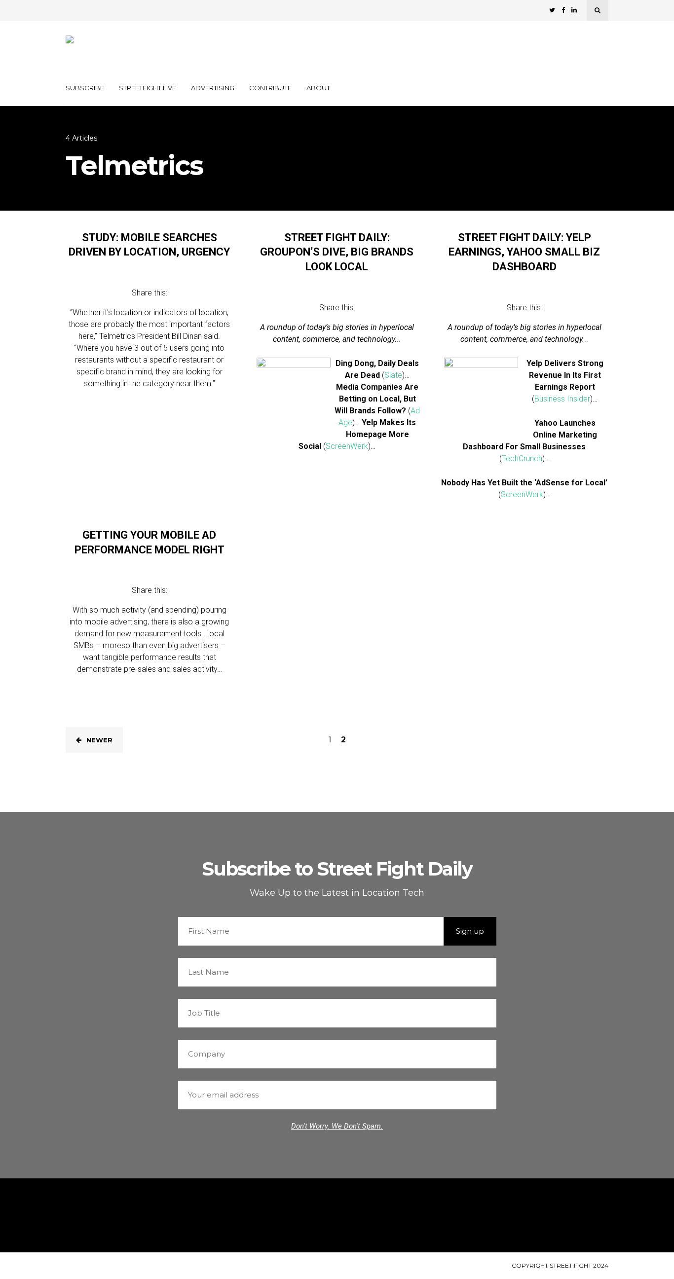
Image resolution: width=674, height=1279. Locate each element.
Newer (99, 740)
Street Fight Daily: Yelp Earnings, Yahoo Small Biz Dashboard (524, 252)
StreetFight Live (147, 88)
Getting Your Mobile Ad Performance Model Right (150, 542)
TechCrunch (522, 458)
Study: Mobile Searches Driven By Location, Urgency (149, 244)
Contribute (270, 88)
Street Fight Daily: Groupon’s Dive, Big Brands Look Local (336, 252)
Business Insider (562, 398)
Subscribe (85, 88)
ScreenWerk (347, 446)
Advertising (212, 88)
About (318, 88)
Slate (393, 375)
